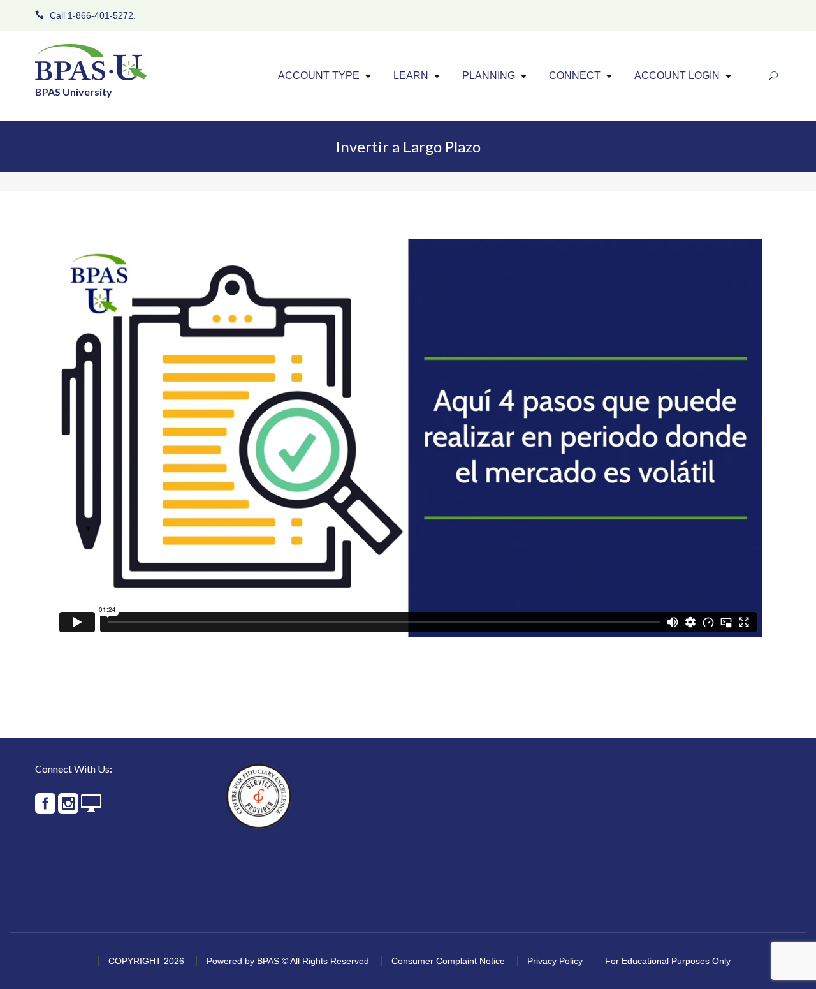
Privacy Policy (555, 961)
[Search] (773, 76)
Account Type (319, 75)
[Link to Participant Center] (91, 808)
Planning (488, 75)
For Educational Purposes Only (668, 961)
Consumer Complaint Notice (448, 961)
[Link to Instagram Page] (68, 808)
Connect (575, 75)
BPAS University (73, 92)
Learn (410, 75)
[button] (368, 76)
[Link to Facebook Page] (45, 808)
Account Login (677, 75)
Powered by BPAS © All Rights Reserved (288, 961)
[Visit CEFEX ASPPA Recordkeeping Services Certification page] (258, 796)
